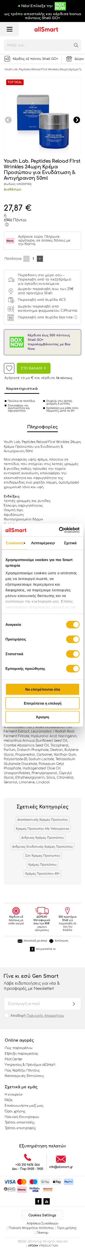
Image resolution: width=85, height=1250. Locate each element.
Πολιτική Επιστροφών (22, 1117)
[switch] (73, 639)
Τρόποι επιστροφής (20, 1128)
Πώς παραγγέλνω (18, 1048)
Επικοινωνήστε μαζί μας (24, 1105)
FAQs (9, 1100)
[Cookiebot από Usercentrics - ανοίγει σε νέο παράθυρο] (60, 530)
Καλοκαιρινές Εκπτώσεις (24, 1076)
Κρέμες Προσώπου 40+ (42, 873)
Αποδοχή (37, 1016)
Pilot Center (14, 1059)
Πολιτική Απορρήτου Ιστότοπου (31, 1228)
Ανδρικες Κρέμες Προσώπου (42, 837)
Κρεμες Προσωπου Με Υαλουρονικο (42, 828)
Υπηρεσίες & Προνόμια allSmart (30, 1064)
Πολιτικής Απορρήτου (45, 1016)
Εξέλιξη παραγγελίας (21, 1053)
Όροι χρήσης (15, 1111)
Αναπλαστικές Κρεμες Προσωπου (42, 819)
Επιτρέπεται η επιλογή (42, 703)
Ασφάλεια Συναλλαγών (42, 1223)
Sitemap (42, 1232)
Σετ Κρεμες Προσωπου (42, 855)
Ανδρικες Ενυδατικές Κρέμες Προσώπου (42, 846)
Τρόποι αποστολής (20, 1122)
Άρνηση (42, 717)
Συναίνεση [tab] (14, 543)
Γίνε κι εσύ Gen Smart (32, 982)
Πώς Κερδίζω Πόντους (22, 1070)
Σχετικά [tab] (70, 543)
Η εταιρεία (13, 1094)
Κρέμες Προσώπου (42, 864)
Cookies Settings (42, 1215)
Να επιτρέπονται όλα (42, 689)
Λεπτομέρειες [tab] (42, 543)
